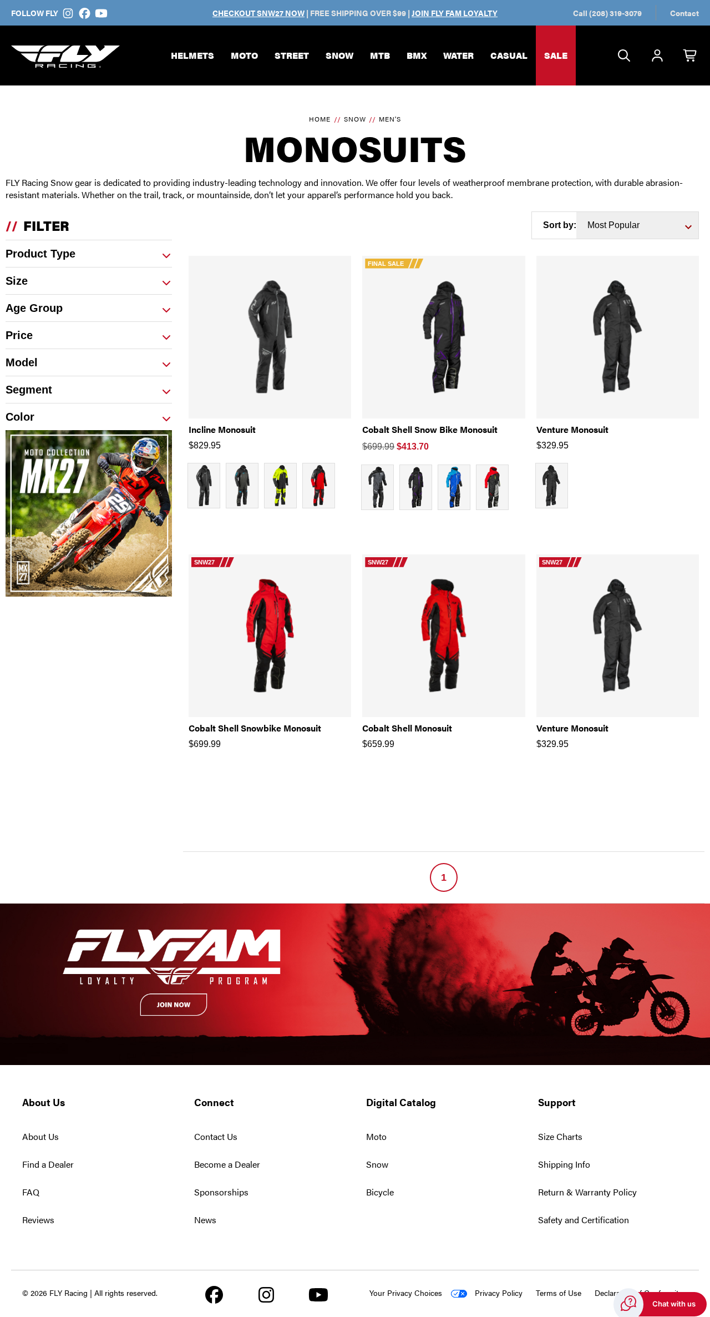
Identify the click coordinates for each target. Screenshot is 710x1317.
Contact (684, 12)
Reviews (38, 1219)
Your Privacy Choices (405, 1292)
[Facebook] (85, 12)
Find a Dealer (48, 1164)
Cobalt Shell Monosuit (407, 727)
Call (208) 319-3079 (607, 12)
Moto (244, 55)
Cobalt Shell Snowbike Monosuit (255, 727)
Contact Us (215, 1136)
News (205, 1219)
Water (458, 55)
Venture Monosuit (572, 429)
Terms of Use (558, 1292)
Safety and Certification (583, 1219)
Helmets (192, 55)
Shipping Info (564, 1164)
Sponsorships (221, 1191)
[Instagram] (68, 12)
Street (292, 55)
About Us (40, 1136)
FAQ (30, 1191)
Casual (509, 55)
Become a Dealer (227, 1164)
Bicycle (380, 1191)
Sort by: (559, 225)
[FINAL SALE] (443, 337)
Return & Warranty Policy (587, 1191)
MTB (380, 55)
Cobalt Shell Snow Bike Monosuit (430, 429)
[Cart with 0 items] (690, 56)
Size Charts (560, 1136)
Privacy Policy (499, 1292)
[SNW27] (269, 635)
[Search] (624, 56)
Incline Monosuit (222, 429)
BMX (417, 55)
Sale (555, 55)
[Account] (657, 56)
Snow (339, 55)
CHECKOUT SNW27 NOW (258, 12)
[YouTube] (100, 12)
